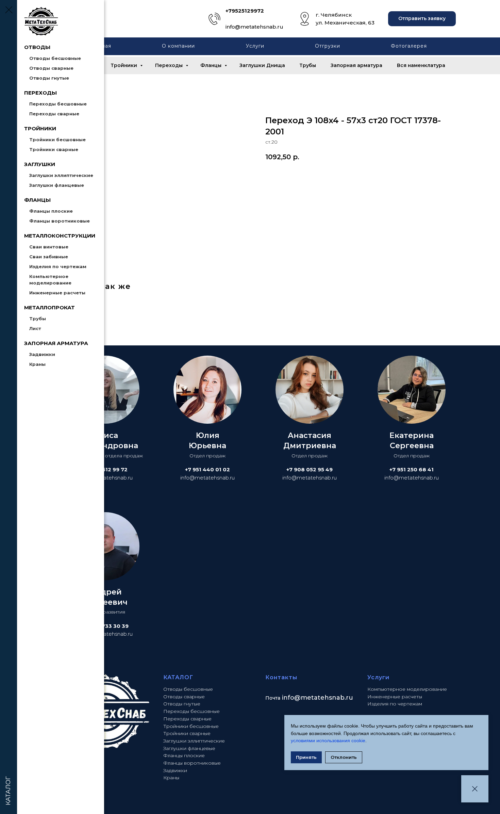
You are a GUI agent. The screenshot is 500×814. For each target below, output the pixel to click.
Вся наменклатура (421, 65)
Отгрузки (327, 46)
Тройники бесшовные (57, 139)
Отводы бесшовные (55, 58)
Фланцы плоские (51, 211)
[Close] (474, 788)
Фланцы (211, 65)
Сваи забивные (48, 256)
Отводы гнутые (49, 78)
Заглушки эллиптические (61, 175)
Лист (35, 328)
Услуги (255, 46)
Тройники (124, 65)
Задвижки (42, 354)
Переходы (169, 65)
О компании (178, 46)
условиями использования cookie (328, 740)
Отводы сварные (51, 68)
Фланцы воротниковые (59, 221)
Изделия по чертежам (57, 266)
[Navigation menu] (8, 10)
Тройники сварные (53, 149)
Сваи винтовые (48, 246)
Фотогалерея (409, 46)
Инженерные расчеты (57, 292)
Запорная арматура (356, 65)
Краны (37, 364)
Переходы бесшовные (58, 104)
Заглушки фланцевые (56, 185)
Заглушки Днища (262, 65)
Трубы (37, 318)
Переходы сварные (54, 113)
